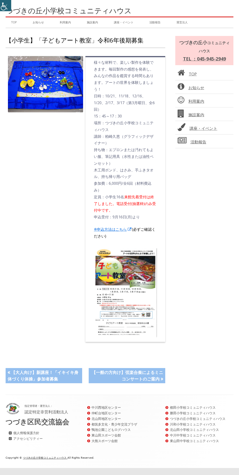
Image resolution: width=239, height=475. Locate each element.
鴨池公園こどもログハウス (111, 429)
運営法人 (182, 22)
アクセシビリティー (28, 438)
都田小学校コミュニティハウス (193, 407)
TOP (14, 22)
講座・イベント (124, 22)
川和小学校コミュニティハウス (193, 424)
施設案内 (92, 22)
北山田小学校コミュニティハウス (194, 429)
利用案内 (65, 22)
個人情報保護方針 (26, 433)
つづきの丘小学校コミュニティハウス (69, 10)
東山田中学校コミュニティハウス (194, 441)
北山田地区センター (106, 418)
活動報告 (155, 22)
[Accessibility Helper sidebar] (5, 5)
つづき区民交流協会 (37, 421)
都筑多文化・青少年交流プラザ (114, 424)
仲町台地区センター (106, 413)
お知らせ (38, 22)
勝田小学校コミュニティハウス (193, 413)
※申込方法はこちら (113, 229)
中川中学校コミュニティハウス (193, 435)
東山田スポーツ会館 (106, 435)
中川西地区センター (106, 407)
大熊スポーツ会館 (104, 441)
